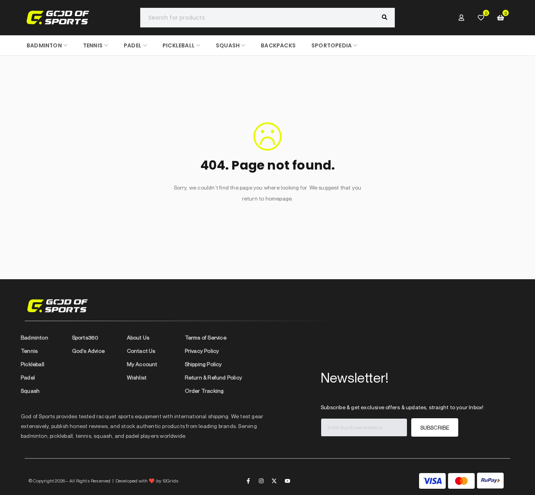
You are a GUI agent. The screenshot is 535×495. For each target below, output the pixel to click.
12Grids (171, 481)
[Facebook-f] (248, 480)
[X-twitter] (274, 480)
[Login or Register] (461, 17)
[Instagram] (261, 480)
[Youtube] (287, 480)
